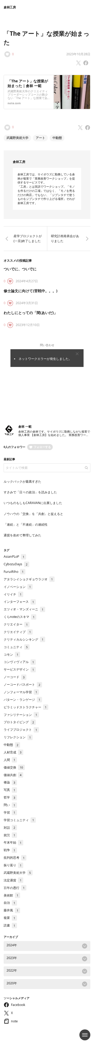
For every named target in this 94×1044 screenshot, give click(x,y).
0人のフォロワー (14, 447)
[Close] (77, 354)
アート (40, 138)
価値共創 (12, 775)
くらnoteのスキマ (19, 617)
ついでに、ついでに (20, 268)
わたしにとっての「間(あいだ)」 (30, 312)
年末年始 (12, 842)
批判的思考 (14, 857)
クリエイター (16, 624)
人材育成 (12, 752)
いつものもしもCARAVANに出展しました (33, 503)
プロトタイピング (19, 722)
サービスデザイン (19, 669)
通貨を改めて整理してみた (22, 535)
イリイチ (12, 594)
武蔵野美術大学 (17, 138)
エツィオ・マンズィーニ (23, 609)
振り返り (12, 865)
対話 (9, 827)
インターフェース (19, 601)
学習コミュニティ (19, 820)
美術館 (11, 895)
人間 (9, 760)
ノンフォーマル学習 (20, 692)
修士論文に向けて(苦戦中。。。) (30, 290)
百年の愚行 (14, 888)
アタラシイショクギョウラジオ (28, 579)
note (14, 1021)
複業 (9, 918)
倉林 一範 (25, 426)
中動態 (57, 138)
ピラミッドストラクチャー (25, 707)
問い (9, 805)
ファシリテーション (20, 715)
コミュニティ (16, 647)
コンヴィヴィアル (19, 662)
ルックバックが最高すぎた (22, 481)
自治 (9, 902)
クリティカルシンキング (23, 639)
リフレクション (17, 737)
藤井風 (11, 910)
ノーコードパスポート (22, 684)
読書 (9, 925)
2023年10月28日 (78, 54)
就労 (9, 835)
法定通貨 (12, 880)
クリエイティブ (17, 632)
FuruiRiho (14, 571)
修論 (9, 782)
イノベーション (17, 587)
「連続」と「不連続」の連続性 (26, 524)
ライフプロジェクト (20, 729)
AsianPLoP (14, 556)
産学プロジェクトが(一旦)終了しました (28, 238)
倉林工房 (10, 7)
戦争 (9, 850)
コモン (11, 654)
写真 (9, 790)
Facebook (18, 1005)
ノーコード (14, 677)
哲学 (9, 797)
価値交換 (13, 767)
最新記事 (9, 459)
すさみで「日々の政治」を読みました (30, 492)
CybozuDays (15, 564)
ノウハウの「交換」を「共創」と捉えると (33, 514)
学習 (9, 812)
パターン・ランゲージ (22, 699)
